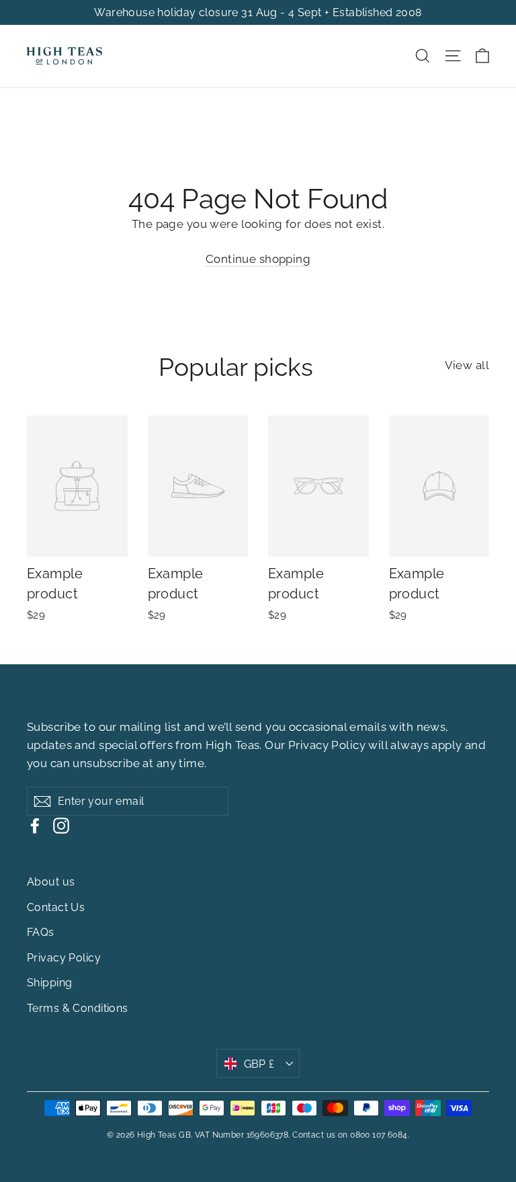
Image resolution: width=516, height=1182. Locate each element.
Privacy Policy (327, 745)
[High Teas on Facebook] (35, 825)
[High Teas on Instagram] (61, 825)
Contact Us (56, 907)
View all (467, 365)
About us (51, 881)
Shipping (49, 982)
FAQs (40, 932)
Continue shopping (258, 259)
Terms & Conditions (77, 1008)
